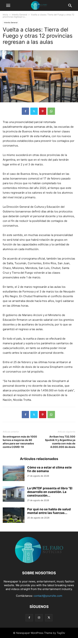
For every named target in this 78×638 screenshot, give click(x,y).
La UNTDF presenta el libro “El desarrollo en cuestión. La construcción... (49, 491)
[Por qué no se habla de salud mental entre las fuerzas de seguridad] (13, 515)
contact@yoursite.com (48, 595)
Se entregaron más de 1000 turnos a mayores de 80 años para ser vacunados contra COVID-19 (20, 441)
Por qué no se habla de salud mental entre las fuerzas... (49, 511)
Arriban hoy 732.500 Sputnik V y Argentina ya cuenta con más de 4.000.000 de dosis (60, 441)
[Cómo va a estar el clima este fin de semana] (13, 474)
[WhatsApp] (51, 111)
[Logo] (39, 562)
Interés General (19, 14)
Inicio (5, 14)
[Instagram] (39, 617)
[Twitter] (34, 111)
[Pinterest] (42, 111)
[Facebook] (25, 111)
